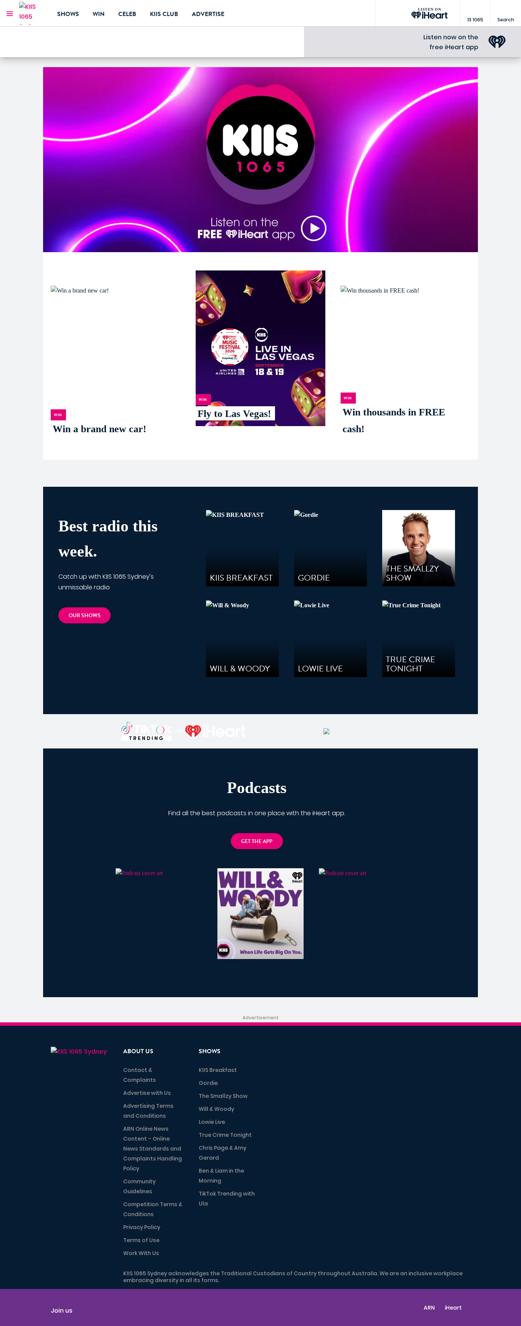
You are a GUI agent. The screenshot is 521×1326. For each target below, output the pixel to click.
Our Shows (85, 616)
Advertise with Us (147, 1093)
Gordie (208, 1083)
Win (99, 14)
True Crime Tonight (225, 1135)
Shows (68, 14)
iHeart (453, 1308)
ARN (429, 1308)
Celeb (127, 14)
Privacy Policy (141, 1227)
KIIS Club (164, 14)
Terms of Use (141, 1240)
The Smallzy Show (223, 1096)
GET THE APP (256, 841)
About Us (138, 1051)
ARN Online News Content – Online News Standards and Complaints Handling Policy (152, 1148)
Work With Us (141, 1253)
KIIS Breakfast (218, 1070)
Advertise (208, 14)
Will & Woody (216, 1109)
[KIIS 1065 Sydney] (32, 13)
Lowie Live (212, 1122)
